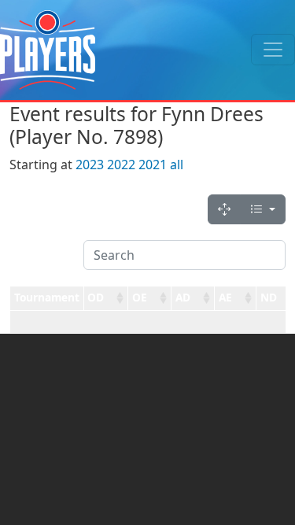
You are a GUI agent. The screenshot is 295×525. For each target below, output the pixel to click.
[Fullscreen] (224, 209)
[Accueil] (47, 50)
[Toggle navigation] (273, 49)
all (176, 164)
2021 (152, 164)
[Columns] (263, 209)
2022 (121, 164)
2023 (90, 164)
